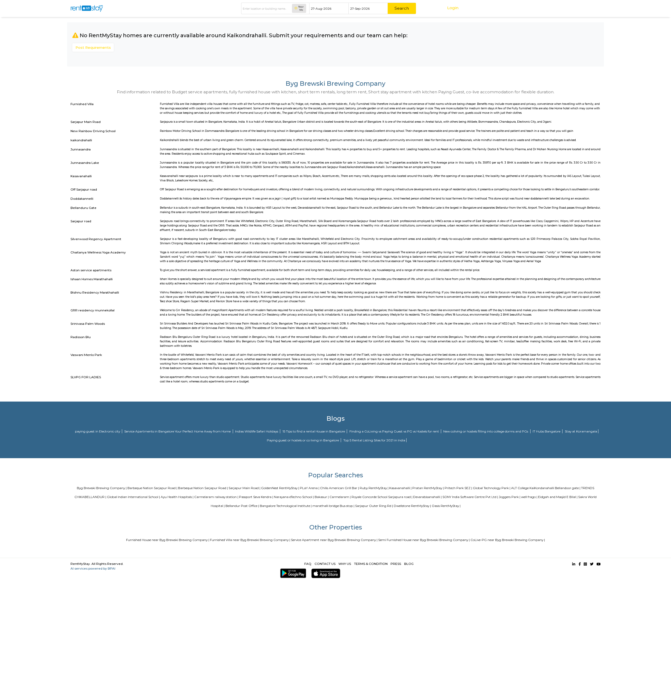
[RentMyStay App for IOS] (324, 573)
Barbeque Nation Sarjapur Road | (152, 488)
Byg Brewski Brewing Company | (102, 488)
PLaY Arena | (309, 488)
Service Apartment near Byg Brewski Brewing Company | (334, 540)
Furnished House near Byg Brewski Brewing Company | (167, 540)
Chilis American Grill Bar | (339, 488)
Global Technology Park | (491, 488)
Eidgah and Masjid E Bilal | (557, 497)
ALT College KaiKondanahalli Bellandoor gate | (545, 488)
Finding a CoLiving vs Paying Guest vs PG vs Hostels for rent (394, 431)
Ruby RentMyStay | (374, 488)
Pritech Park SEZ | (458, 488)
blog (409, 564)
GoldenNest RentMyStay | (280, 488)
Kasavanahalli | (400, 488)
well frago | (529, 497)
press (396, 564)
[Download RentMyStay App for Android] (292, 573)
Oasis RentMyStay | (446, 506)
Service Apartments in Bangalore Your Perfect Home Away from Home (177, 431)
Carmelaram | (340, 497)
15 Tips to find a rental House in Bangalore (314, 431)
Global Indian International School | (133, 497)
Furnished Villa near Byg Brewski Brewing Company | (250, 540)
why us (344, 564)
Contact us (325, 564)
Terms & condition (371, 564)
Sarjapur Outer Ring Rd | (374, 506)
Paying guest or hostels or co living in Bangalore (303, 440)
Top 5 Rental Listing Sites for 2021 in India (374, 440)
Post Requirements (93, 47)
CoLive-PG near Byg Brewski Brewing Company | (507, 540)
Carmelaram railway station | (216, 497)
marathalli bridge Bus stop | (333, 506)
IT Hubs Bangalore (547, 431)
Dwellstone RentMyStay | (412, 506)
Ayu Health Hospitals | (177, 497)
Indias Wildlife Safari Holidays (257, 431)
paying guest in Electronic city (98, 431)
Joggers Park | (509, 497)
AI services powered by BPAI (93, 568)
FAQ (307, 564)
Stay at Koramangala (581, 431)
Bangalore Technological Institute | (286, 506)
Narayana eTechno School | (294, 497)
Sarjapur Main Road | (244, 488)
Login (452, 7)
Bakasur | (322, 497)
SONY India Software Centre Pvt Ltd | (470, 497)
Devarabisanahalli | (427, 497)
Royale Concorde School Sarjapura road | (381, 497)
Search (401, 8)
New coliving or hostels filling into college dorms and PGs (486, 431)
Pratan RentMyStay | (428, 488)
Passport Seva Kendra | (256, 497)
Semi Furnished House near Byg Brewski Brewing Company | (424, 540)
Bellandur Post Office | (242, 506)
